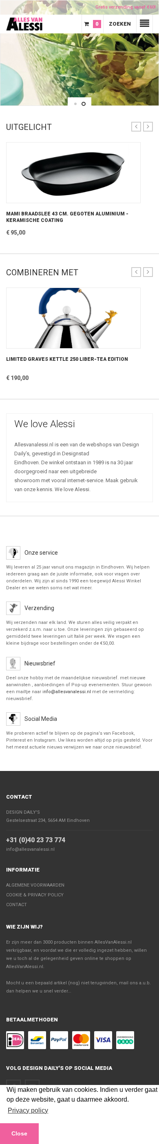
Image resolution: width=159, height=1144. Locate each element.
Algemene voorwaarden (35, 885)
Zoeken (120, 24)
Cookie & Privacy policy (35, 895)
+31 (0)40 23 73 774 (35, 840)
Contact (19, 797)
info (73, 199)
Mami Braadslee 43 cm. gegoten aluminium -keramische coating (67, 217)
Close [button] (19, 1133)
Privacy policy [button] (28, 1110)
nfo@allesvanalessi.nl (67, 691)
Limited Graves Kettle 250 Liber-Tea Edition (67, 359)
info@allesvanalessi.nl (30, 849)
